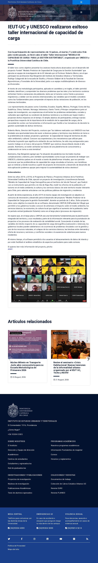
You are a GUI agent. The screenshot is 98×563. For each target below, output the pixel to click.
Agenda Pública (60, 333)
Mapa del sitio (13, 549)
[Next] (88, 359)
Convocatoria (16, 333)
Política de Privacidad (16, 546)
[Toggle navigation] (81, 2)
